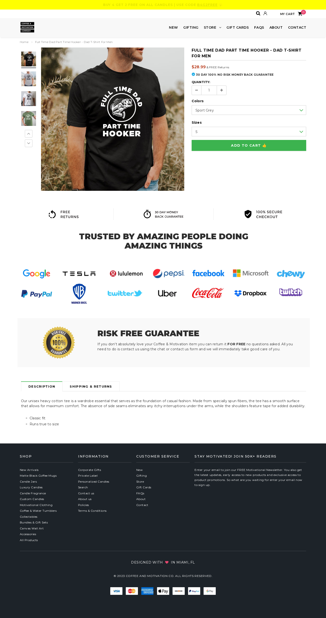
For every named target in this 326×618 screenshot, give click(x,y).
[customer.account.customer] (265, 13)
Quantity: (201, 82)
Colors (198, 101)
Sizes (197, 122)
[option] (112, 119)
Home (24, 42)
